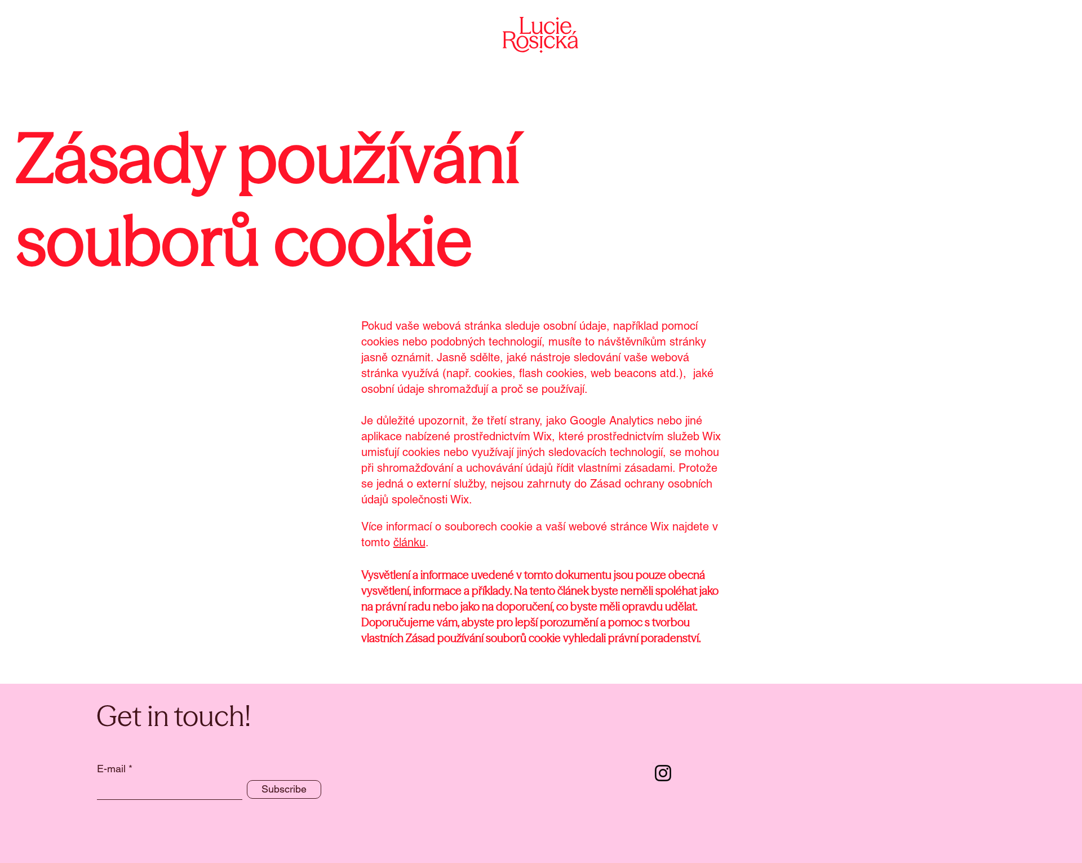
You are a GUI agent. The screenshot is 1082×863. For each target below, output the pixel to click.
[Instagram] (663, 773)
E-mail (111, 769)
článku (409, 542)
